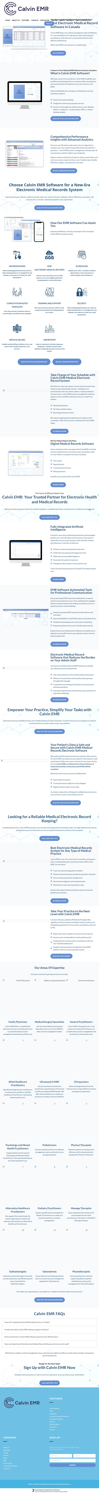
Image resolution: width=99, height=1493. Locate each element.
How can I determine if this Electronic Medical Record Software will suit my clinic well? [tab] (36, 1344)
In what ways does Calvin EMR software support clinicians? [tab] (26, 1329)
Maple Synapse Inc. (65, 1484)
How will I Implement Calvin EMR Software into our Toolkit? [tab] (27, 1322)
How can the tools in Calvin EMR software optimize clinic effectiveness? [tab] (31, 1337)
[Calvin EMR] (49, 8)
